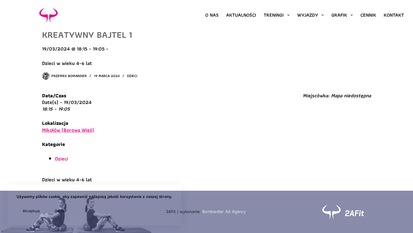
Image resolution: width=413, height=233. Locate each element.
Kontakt (394, 15)
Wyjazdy (307, 15)
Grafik (339, 15)
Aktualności (241, 15)
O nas (212, 15)
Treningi (274, 15)
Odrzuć (61, 211)
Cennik (368, 15)
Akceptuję (31, 211)
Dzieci (132, 76)
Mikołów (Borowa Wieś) (68, 130)
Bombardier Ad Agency (224, 211)
